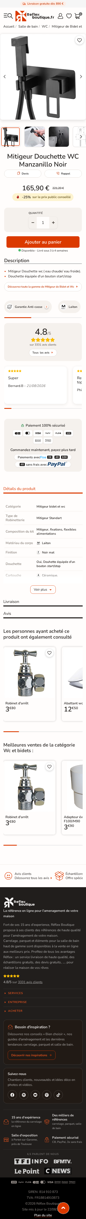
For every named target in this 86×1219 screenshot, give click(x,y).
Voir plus (40, 589)
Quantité (36, 213)
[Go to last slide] (5, 76)
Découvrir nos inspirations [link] (29, 1055)
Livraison (11, 601)
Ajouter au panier (43, 242)
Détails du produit (19, 488)
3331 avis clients (30, 982)
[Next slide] (81, 137)
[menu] (8, 16)
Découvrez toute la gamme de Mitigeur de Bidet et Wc (41, 287)
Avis (7, 613)
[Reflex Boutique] (34, 16)
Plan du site (43, 1215)
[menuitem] (10, 136)
